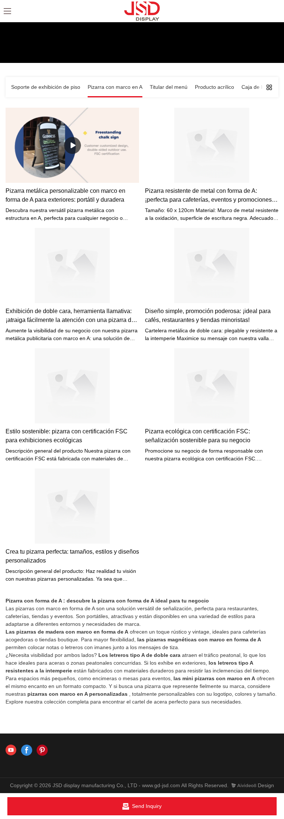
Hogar (13, 51)
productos (37, 51)
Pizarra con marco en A (82, 51)
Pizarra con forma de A (34, 601)
